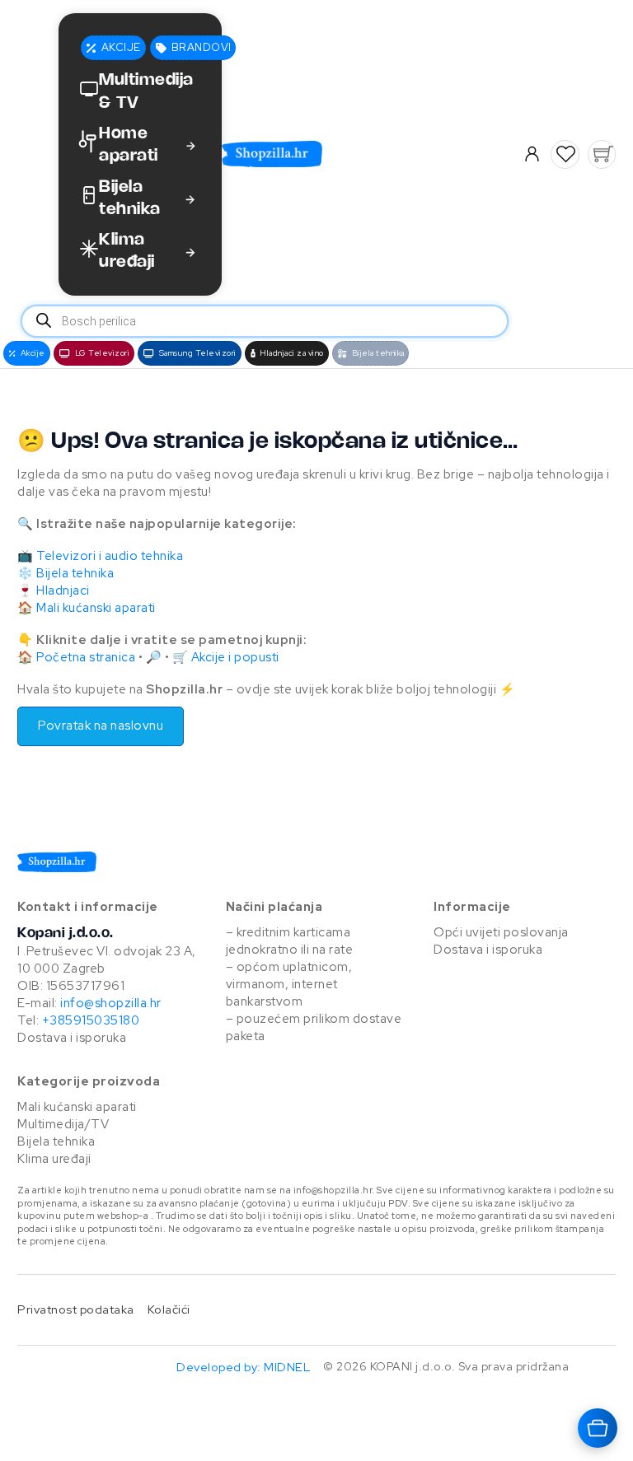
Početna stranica (85, 657)
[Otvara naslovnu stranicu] (345, 154)
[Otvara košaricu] (597, 1428)
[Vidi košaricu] (601, 154)
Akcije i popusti (235, 657)
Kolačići (169, 1309)
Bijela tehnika (75, 573)
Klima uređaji (54, 1159)
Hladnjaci (63, 590)
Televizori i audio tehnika (109, 556)
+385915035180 (91, 1020)
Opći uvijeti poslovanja (501, 932)
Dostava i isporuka (71, 1037)
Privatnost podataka (75, 1309)
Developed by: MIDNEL (243, 1367)
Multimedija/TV (63, 1124)
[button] (565, 154)
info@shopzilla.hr (110, 1003)
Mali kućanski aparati (96, 608)
